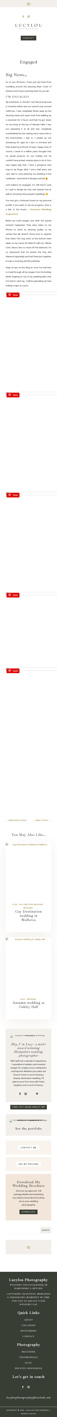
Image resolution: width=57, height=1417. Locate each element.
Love (14, 904)
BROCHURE (28, 1352)
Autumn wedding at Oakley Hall (28, 1005)
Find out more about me (28, 1107)
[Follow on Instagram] (28, 17)
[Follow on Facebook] (23, 17)
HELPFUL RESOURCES (28, 1368)
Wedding (28, 908)
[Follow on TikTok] (34, 17)
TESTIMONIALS (28, 1357)
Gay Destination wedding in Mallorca (28, 915)
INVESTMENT (28, 1331)
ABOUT (28, 1320)
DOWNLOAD (28, 1211)
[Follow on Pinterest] (37, 1094)
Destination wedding (31, 904)
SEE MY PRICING (29, 1164)
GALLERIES (28, 1325)
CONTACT (28, 38)
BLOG (28, 1363)
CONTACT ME (29, 1147)
